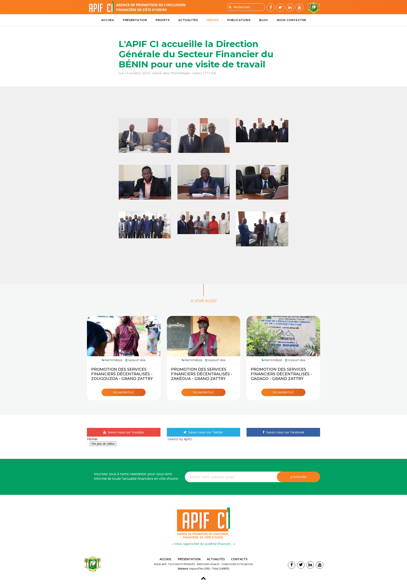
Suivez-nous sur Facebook (284, 432)
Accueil (107, 20)
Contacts (239, 559)
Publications (239, 20)
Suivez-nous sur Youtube (125, 432)
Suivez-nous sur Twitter (205, 432)
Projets (163, 20)
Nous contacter (291, 20)
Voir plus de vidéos (103, 443)
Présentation (135, 20)
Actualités (188, 20)
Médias (213, 20)
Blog (263, 20)
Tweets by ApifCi (179, 439)
